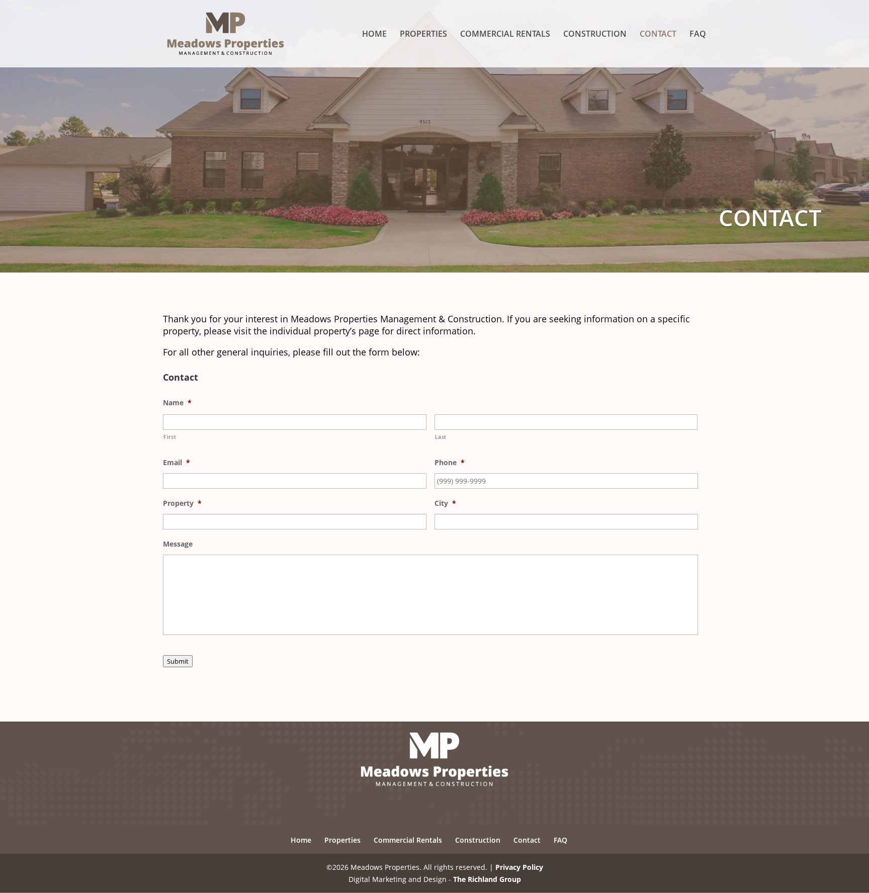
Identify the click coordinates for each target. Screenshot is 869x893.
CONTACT (658, 34)
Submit (178, 661)
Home (301, 840)
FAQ (697, 34)
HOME (374, 34)
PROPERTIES (423, 34)
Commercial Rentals (408, 840)
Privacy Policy (519, 867)
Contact (527, 840)
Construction (477, 840)
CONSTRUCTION (595, 34)
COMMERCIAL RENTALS (505, 34)
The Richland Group (487, 879)
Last (441, 436)
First (169, 436)
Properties (342, 840)
